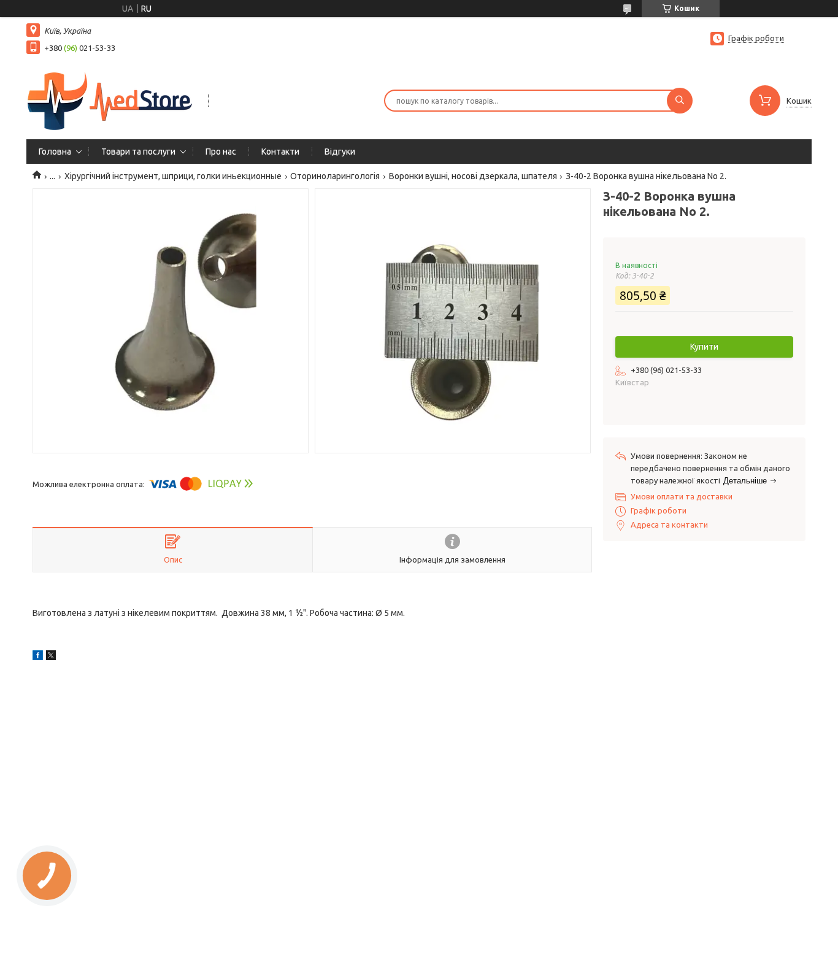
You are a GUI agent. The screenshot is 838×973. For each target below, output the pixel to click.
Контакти (280, 151)
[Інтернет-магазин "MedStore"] (111, 99)
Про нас (221, 151)
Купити (704, 347)
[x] (51, 657)
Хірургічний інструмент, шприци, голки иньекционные (173, 176)
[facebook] (38, 657)
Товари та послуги (138, 151)
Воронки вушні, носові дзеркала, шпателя (473, 176)
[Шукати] (680, 100)
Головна (55, 151)
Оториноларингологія (335, 176)
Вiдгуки (340, 151)
